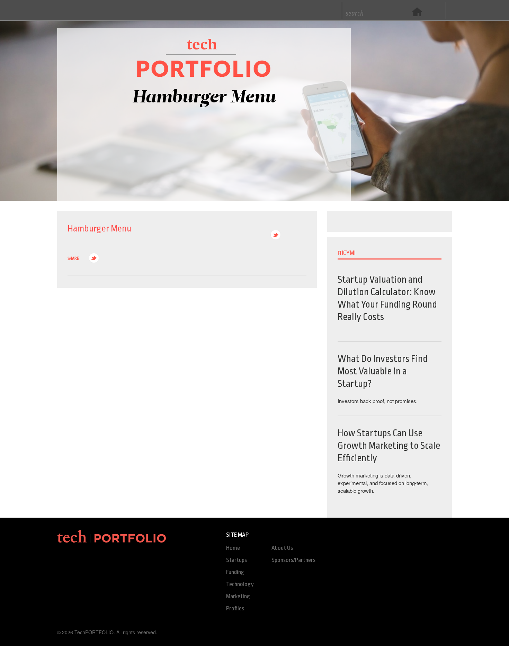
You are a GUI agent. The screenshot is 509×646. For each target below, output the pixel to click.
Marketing (238, 596)
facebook (288, 235)
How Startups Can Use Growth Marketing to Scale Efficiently (389, 446)
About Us (282, 548)
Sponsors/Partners (293, 560)
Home (233, 548)
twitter (275, 235)
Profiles (235, 608)
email (301, 235)
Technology (240, 584)
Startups (236, 560)
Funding (235, 572)
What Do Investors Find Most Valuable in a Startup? (383, 371)
